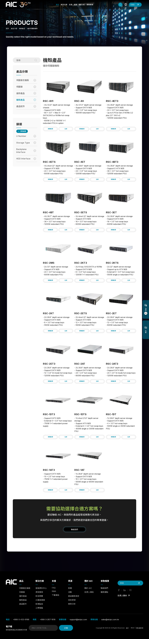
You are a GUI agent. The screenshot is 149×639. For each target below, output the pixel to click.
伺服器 (22, 592)
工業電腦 (39, 608)
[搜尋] (36, 60)
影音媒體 (39, 596)
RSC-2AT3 (112, 363)
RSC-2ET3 (49, 363)
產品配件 (23, 604)
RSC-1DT (111, 414)
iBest (132, 628)
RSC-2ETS (80, 313)
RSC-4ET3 (112, 101)
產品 (57, 5)
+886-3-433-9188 (21, 619)
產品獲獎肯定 (73, 596)
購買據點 (104, 592)
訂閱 (66, 628)
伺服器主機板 (24, 588)
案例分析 (72, 604)
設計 (127, 628)
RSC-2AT (79, 363)
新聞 (70, 588)
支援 (70, 5)
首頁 (7, 28)
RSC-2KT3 (80, 262)
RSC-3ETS (80, 212)
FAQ (54, 588)
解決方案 (64, 5)
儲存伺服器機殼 (32, 28)
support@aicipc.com (78, 619)
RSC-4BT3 (112, 162)
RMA (54, 591)
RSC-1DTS (80, 414)
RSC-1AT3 (49, 470)
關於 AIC (82, 5)
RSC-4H (79, 101)
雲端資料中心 (41, 588)
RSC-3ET (111, 212)
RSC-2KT (48, 313)
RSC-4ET (79, 162)
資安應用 (39, 592)
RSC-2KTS (112, 262)
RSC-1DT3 (49, 414)
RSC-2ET (111, 313)
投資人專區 (89, 592)
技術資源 (72, 600)
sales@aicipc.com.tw (110, 619)
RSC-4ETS (49, 162)
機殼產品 (22, 28)
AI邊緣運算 (40, 600)
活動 (70, 592)
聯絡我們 (104, 588)
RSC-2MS (48, 262)
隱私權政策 (139, 628)
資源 (75, 5)
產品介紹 (14, 28)
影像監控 (39, 604)
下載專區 (55, 595)
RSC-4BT (48, 212)
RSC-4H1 (48, 101)
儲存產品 (23, 596)
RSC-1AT (79, 470)
